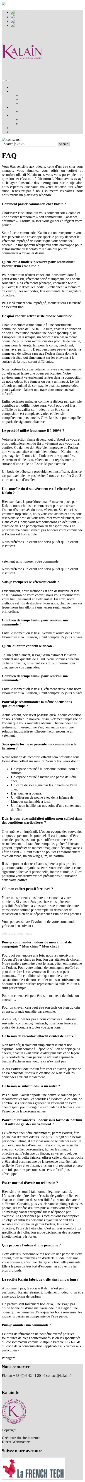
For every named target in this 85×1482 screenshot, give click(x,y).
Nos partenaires (31, 111)
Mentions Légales (14, 1380)
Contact (16, 132)
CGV (6, 1384)
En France (27, 120)
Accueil (16, 87)
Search (8, 144)
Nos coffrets (19, 91)
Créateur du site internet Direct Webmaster (21, 1440)
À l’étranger (28, 124)
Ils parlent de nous (24, 115)
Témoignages (20, 128)
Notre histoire (20, 107)
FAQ (23, 103)
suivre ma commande (17, 933)
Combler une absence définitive (42, 99)
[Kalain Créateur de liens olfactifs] (22, 70)
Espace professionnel (30, 17)
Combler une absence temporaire (43, 95)
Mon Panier (23, 12)
